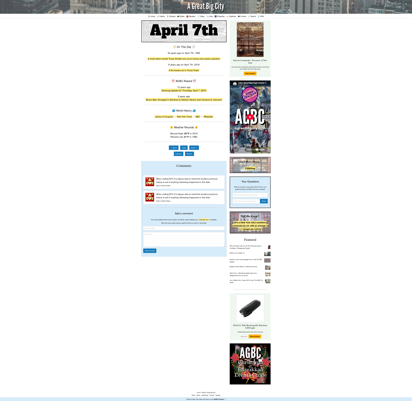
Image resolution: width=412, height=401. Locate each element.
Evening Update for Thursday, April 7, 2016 (184, 90)
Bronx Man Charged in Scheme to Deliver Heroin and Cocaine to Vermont (184, 99)
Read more (244, 336)
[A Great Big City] (206, 7)
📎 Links (209, 16)
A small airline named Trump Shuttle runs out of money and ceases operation (184, 58)
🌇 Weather (190, 16)
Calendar (178, 154)
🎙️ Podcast (171, 16)
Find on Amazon (250, 73)
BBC (198, 116)
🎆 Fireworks (219, 16)
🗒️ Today (200, 16)
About (198, 395)
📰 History (161, 16)
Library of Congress (164, 116)
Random (189, 154)
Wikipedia (208, 116)
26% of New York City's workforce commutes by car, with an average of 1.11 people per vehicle (250, 225)
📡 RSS (261, 16)
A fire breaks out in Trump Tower (184, 70)
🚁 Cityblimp (231, 16)
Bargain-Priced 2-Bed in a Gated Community (243, 267)
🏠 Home (151, 16)
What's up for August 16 (237, 253)
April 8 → (194, 148)
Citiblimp (250, 168)
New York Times (184, 116)
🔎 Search (252, 16)
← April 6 (174, 148)
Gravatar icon (203, 219)
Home (193, 395)
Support (218, 395)
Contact (212, 395)
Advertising (204, 395)
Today (184, 148)
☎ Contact (242, 16)
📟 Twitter (181, 16)
